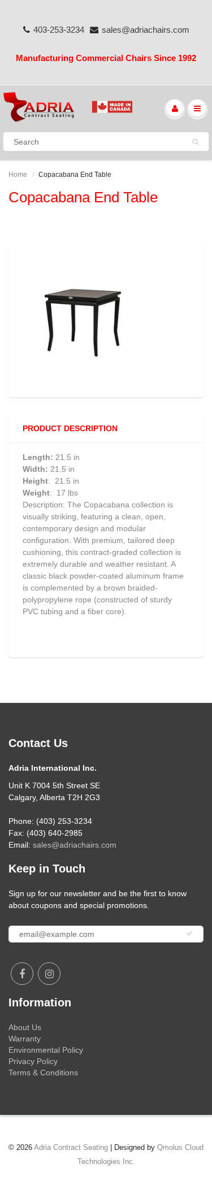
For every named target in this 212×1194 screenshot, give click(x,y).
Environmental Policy (45, 1049)
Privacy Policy (33, 1061)
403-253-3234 (58, 29)
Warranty (24, 1038)
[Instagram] (49, 973)
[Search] (195, 142)
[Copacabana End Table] (106, 317)
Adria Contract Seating (71, 1147)
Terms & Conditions (43, 1072)
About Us (24, 1027)
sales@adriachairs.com (145, 29)
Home (17, 175)
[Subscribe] (189, 933)
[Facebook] (22, 973)
